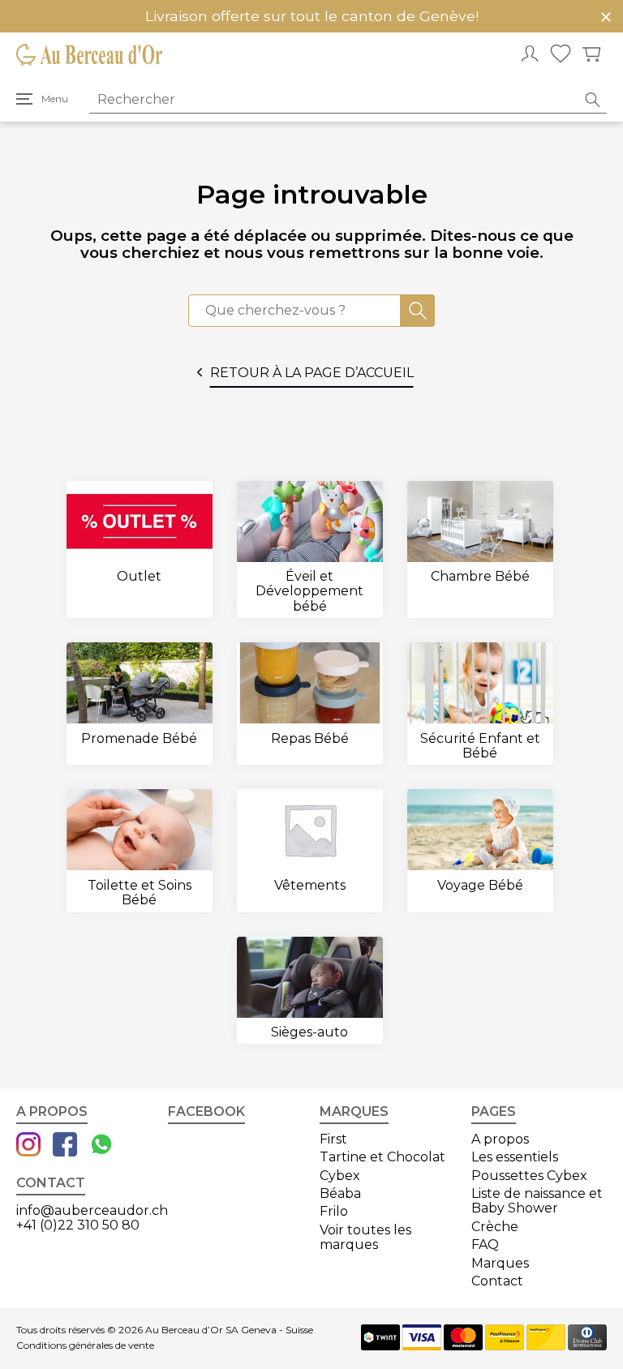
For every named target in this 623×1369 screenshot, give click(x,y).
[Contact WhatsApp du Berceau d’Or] (101, 1146)
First (333, 1139)
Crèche (494, 1226)
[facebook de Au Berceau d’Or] (65, 1146)
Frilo (334, 1211)
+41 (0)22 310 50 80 (78, 1225)
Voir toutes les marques (365, 1237)
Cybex (340, 1175)
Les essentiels (514, 1157)
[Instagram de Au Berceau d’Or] (28, 1146)
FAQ (485, 1244)
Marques (500, 1263)
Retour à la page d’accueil (312, 372)
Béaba (340, 1193)
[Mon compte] (529, 55)
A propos (500, 1139)
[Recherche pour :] (294, 310)
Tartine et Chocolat (382, 1157)
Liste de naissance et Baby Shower (537, 1201)
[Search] (418, 310)
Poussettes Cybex (529, 1175)
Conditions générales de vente (85, 1345)
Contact (497, 1281)
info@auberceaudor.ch (92, 1210)
